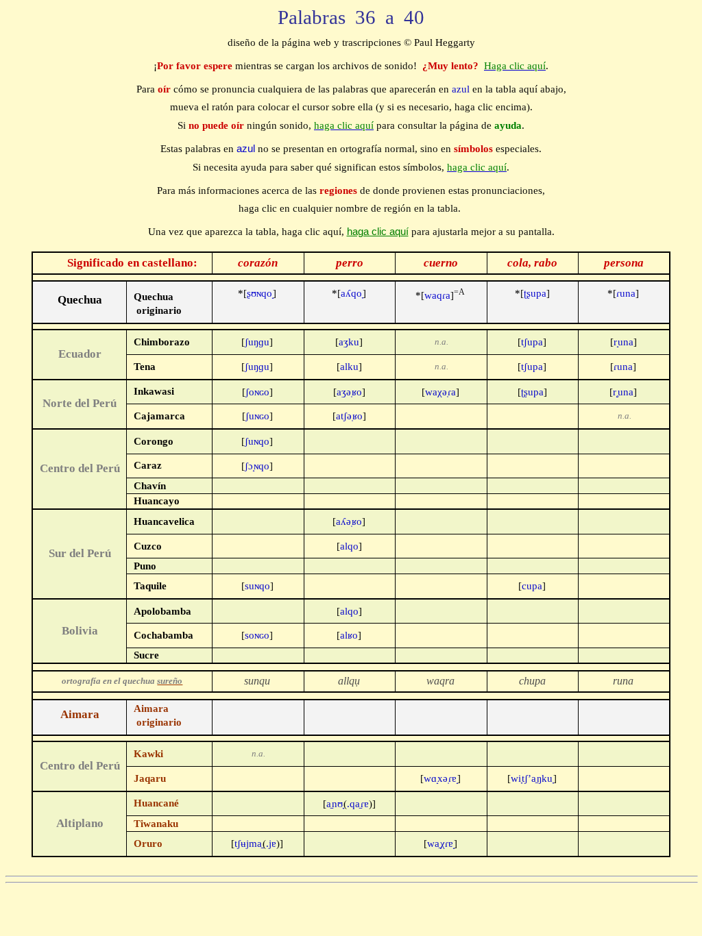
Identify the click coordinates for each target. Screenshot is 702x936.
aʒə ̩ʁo (349, 391)
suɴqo (257, 585)
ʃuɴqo (257, 441)
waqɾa (440, 295)
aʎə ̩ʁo (348, 521)
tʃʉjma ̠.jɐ (257, 843)
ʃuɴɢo (257, 415)
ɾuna (623, 293)
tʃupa (532, 341)
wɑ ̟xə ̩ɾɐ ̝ (440, 778)
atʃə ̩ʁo (349, 415)
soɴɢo (257, 635)
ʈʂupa (532, 293)
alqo (349, 546)
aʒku (349, 341)
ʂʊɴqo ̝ (257, 293)
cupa (532, 585)
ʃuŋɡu (257, 341)
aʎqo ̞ (349, 293)
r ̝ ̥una (623, 391)
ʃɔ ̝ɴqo (257, 465)
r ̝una (623, 341)
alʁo (349, 635)
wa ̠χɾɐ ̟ (440, 843)
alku (349, 366)
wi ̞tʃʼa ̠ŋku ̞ (532, 778)
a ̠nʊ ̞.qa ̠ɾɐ (349, 803)
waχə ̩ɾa (440, 391)
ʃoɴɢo (257, 391)
